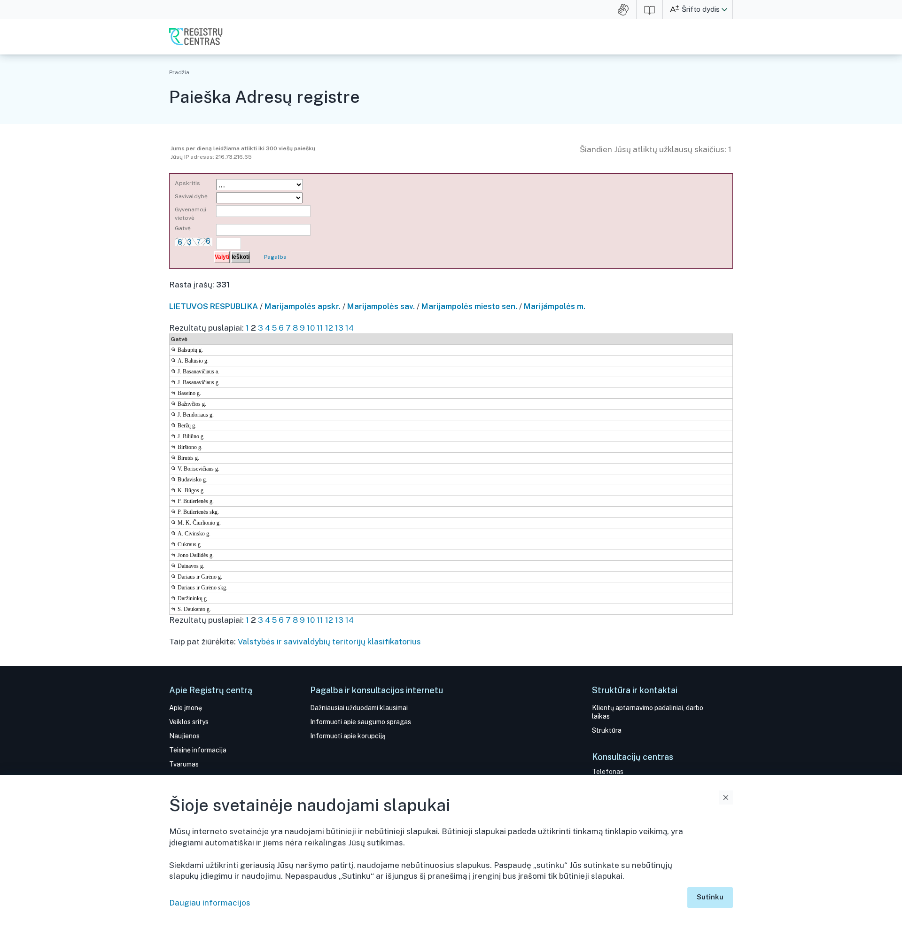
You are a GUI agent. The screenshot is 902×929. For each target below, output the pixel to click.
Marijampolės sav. (381, 306)
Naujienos (184, 736)
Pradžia (179, 72)
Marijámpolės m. (554, 306)
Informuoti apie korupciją (348, 736)
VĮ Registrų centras (196, 36)
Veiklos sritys (189, 722)
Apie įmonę (185, 708)
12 (329, 328)
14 (349, 328)
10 (311, 328)
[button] (724, 9)
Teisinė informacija (197, 750)
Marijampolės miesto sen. (469, 306)
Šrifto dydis (701, 9)
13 (339, 328)
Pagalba (275, 257)
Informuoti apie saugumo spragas (360, 722)
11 (320, 328)
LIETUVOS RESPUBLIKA (213, 306)
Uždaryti (726, 797)
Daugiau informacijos (209, 902)
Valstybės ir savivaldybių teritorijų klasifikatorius (329, 641)
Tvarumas (184, 764)
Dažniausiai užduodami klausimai (359, 708)
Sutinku (710, 897)
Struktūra (607, 730)
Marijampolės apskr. (302, 306)
